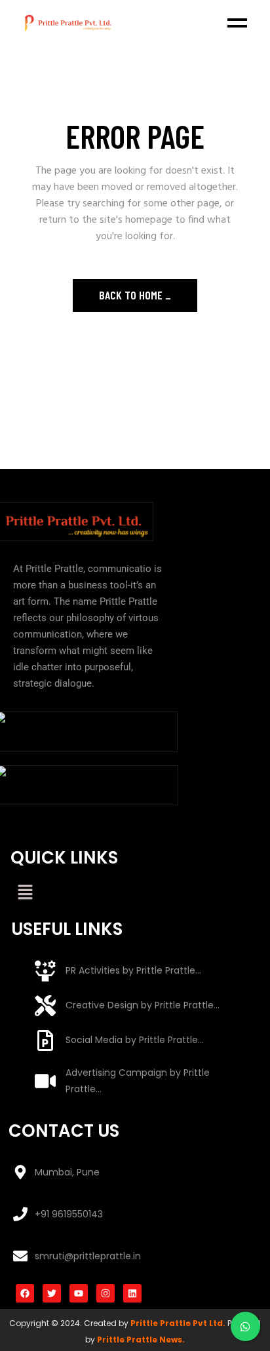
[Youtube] (78, 1293)
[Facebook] (25, 1293)
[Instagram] (105, 1293)
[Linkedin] (132, 1293)
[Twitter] (52, 1293)
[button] (25, 894)
